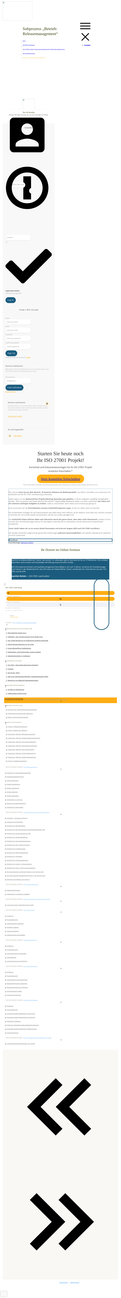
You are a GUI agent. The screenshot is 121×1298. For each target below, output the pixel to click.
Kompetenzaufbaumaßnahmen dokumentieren (22, 1029)
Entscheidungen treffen (14, 991)
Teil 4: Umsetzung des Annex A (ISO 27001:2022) (36, 812)
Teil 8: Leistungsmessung (30, 940)
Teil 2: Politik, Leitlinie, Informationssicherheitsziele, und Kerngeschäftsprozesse (45, 699)
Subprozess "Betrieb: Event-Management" (21, 749)
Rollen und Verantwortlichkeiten (18, 717)
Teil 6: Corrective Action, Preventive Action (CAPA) (36, 899)
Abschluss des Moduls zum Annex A (18, 879)
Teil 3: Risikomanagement (30, 767)
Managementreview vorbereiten (17, 983)
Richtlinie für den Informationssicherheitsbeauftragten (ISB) (26, 830)
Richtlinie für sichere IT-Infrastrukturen (19, 864)
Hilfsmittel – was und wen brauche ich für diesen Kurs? (25, 637)
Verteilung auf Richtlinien (15, 822)
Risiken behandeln (13, 796)
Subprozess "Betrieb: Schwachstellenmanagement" (24, 738)
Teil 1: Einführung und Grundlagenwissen (25, 623)
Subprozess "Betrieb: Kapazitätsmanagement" (22, 746)
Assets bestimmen (13, 780)
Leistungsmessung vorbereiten (16, 954)
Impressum (63, 1282)
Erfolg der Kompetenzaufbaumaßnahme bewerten (23, 1025)
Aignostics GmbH (27, 543)
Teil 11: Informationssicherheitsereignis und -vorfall (37, 1038)
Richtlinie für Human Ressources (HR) (19, 833)
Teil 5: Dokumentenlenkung (30, 884)
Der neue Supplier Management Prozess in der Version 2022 (26, 876)
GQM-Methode (11, 957)
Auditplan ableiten (13, 927)
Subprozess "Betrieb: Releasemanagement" (21, 734)
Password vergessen (13, 293)
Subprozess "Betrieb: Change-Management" (22, 753)
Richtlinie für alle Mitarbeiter (16, 826)
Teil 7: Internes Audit (28, 910)
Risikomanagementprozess (15, 777)
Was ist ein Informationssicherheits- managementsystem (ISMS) (28, 676)
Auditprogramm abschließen (16, 935)
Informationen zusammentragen (17, 980)
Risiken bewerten (12, 792)
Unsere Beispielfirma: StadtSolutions (19, 648)
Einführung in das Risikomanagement (19, 773)
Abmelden (18, 436)
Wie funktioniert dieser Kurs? (17, 633)
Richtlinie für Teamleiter (14, 856)
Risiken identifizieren (13, 784)
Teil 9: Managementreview (30, 966)
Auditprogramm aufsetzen (15, 924)
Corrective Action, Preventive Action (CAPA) (20, 905)
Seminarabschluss (13, 1033)
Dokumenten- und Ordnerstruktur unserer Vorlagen (24, 652)
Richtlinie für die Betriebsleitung (17, 837)
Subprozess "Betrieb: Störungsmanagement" (22, 742)
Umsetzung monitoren (14, 995)
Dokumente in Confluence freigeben (18, 894)
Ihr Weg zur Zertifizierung (16, 689)
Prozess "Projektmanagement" (17, 761)
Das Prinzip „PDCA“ (14, 673)
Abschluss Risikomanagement (16, 803)
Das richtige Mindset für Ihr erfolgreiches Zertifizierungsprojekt (28, 640)
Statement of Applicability (15, 807)
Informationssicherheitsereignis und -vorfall (21, 1044)
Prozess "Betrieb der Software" (17, 730)
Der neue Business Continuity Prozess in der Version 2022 (25, 872)
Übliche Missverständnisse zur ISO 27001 (21, 644)
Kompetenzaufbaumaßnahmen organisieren (21, 1014)
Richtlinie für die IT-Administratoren (18, 845)
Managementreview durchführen (17, 987)
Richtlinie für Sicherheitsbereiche (17, 860)
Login (28, 357)
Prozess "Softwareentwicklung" (17, 727)
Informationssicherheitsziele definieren (20, 713)
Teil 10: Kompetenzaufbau (30, 1000)
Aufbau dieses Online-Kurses (17, 693)
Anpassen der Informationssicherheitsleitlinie (22, 710)
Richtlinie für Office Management (17, 853)
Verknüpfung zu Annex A (15, 800)
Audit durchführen (13, 931)
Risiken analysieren (13, 788)
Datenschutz (74, 1282)
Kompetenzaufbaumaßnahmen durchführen (21, 1017)
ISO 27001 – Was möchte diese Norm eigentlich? (23, 665)
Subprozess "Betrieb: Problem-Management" (22, 757)
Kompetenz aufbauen (14, 1021)
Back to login (10, 392)
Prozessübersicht (12, 920)
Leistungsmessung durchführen (17, 961)
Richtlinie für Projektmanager (16, 849)
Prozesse (10, 669)
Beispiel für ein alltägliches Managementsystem (23, 680)
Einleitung (10, 916)
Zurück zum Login (15, 416)
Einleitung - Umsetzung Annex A (17, 818)
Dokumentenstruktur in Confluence (19, 656)
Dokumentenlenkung (13, 890)
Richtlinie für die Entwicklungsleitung (19, 841)
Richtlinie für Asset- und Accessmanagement (21, 868)
